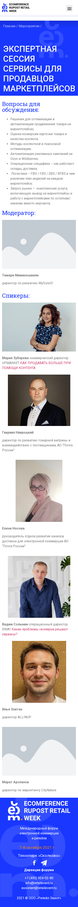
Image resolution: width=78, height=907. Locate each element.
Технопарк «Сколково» (39, 855)
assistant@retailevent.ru (39, 888)
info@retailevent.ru (39, 883)
